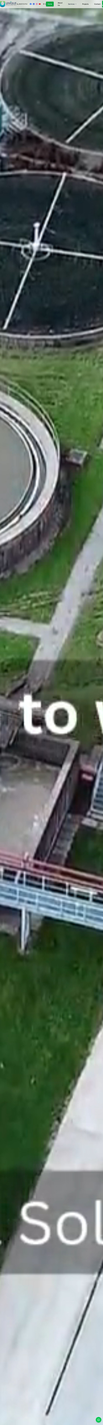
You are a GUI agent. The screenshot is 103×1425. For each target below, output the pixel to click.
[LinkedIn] (34, 4)
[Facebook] (31, 4)
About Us (60, 4)
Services (71, 4)
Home (50, 4)
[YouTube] (40, 4)
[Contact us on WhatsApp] (98, 1420)
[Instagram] (37, 4)
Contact (97, 4)
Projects (85, 4)
